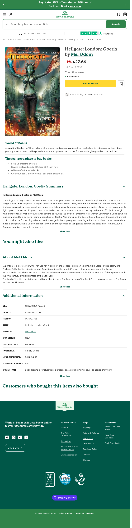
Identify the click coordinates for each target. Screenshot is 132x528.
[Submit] (7, 24)
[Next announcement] (126, 4)
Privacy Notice (65, 513)
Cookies (86, 454)
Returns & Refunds (91, 433)
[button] (4, 14)
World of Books (49, 513)
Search (116, 24)
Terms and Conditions (84, 513)
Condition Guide (90, 449)
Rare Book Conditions (109, 436)
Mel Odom (82, 55)
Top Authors (66, 441)
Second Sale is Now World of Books (69, 448)
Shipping (86, 427)
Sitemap (86, 460)
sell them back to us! (53, 174)
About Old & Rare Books (112, 428)
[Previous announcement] (3, 4)
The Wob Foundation (66, 434)
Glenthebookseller (69, 455)
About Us (65, 427)
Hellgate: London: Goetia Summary (33, 187)
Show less (65, 231)
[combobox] (65, 24)
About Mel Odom (17, 257)
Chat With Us (88, 444)
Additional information (23, 296)
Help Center (88, 438)
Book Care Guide (112, 443)
